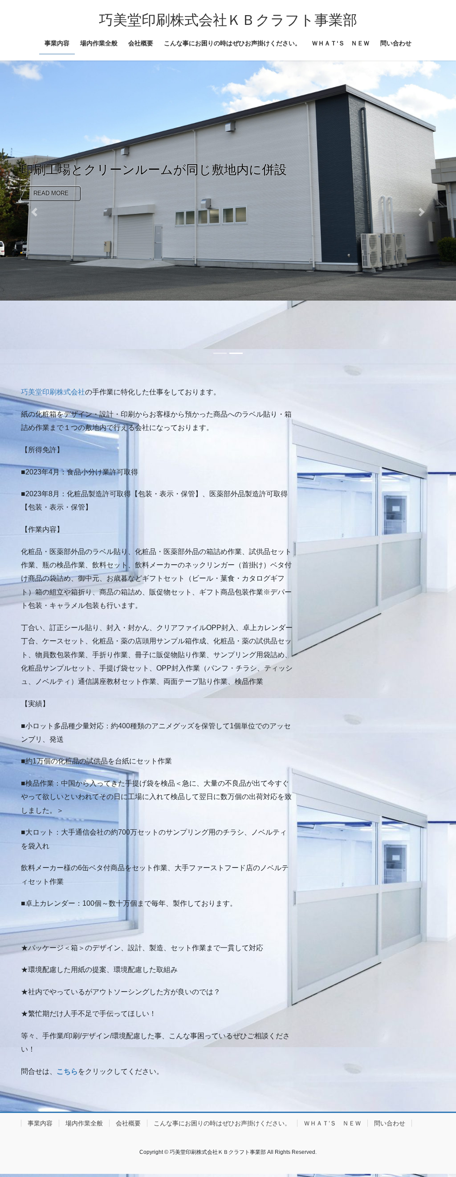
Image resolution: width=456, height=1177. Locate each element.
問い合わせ (389, 1123)
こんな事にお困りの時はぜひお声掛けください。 (222, 1123)
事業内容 (40, 1123)
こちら (67, 1071)
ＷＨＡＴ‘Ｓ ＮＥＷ (332, 1123)
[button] (34, 212)
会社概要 (128, 1123)
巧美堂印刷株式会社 (53, 392)
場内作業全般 (84, 1123)
